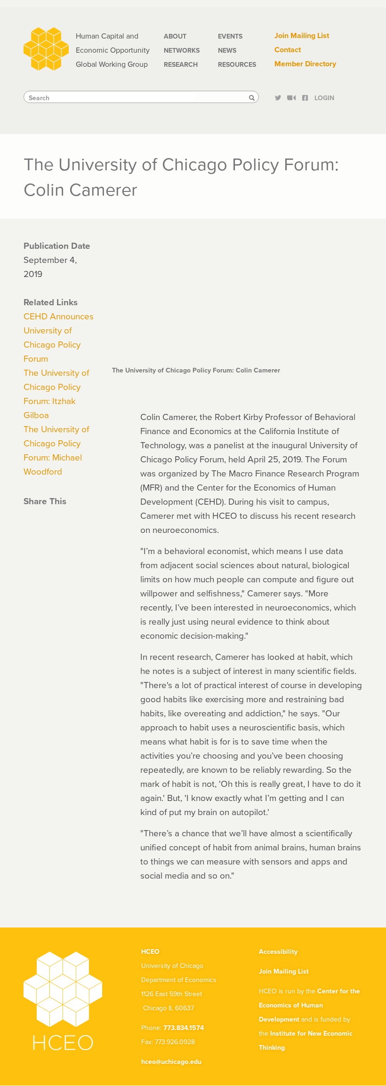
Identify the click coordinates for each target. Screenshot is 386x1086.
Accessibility (278, 951)
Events (230, 36)
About (175, 36)
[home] (46, 47)
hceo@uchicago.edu (171, 1061)
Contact (287, 49)
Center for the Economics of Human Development (309, 1005)
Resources (237, 64)
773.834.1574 (183, 1027)
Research (181, 64)
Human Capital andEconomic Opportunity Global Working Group (113, 50)
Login (324, 98)
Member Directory (305, 63)
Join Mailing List (301, 35)
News (227, 50)
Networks (182, 50)
